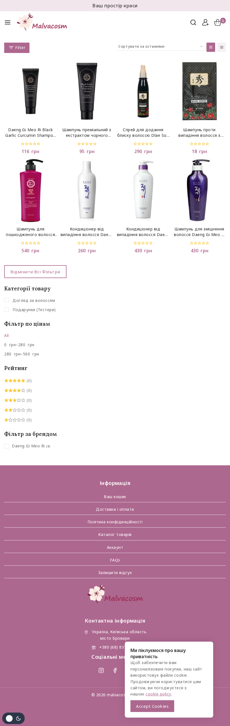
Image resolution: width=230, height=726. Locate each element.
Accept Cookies (152, 706)
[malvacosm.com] (46, 22)
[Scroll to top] (215, 713)
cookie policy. (159, 694)
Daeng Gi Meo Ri (28, 445)
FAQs (115, 560)
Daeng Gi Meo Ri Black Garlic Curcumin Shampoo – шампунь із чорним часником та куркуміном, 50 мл (30, 132)
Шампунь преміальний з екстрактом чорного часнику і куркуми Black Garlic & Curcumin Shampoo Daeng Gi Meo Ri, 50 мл (86, 132)
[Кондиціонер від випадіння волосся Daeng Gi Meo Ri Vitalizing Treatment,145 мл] (87, 190)
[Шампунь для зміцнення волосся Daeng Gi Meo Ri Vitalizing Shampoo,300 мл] (199, 190)
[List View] (221, 47)
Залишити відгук (115, 572)
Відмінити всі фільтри (35, 271)
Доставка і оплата (115, 509)
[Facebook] (114, 670)
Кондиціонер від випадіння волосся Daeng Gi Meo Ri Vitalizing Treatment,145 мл (87, 232)
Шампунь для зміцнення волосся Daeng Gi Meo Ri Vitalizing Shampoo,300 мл (199, 232)
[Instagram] (101, 670)
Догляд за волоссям (34, 300)
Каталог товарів (115, 534)
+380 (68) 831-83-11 (119, 647)
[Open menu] (7, 22)
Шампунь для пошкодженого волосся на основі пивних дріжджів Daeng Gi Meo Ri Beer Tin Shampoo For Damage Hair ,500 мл (30, 232)
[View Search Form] (193, 22)
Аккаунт (115, 547)
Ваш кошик (115, 496)
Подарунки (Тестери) (34, 309)
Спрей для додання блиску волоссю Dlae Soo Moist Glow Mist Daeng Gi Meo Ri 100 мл (143, 132)
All (6, 335)
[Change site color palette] (13, 718)
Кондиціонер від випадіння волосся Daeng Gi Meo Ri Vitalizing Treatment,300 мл (143, 232)
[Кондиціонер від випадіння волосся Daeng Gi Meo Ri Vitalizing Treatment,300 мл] (143, 190)
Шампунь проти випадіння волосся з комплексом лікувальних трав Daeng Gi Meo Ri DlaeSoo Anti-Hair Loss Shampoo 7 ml (199, 132)
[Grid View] (210, 47)
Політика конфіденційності (115, 521)
